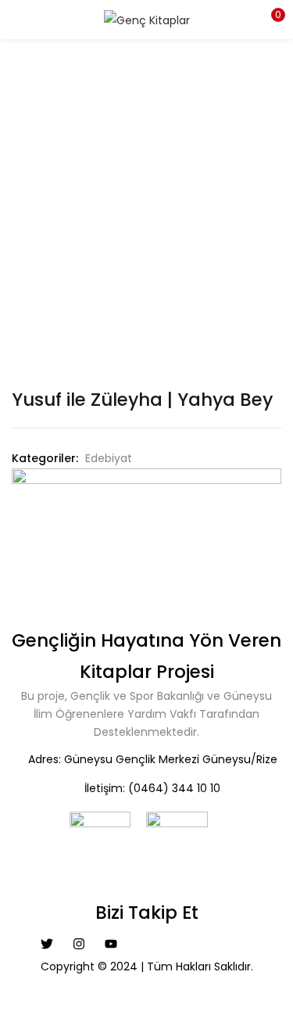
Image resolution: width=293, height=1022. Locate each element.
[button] (269, 19)
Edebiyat (108, 458)
